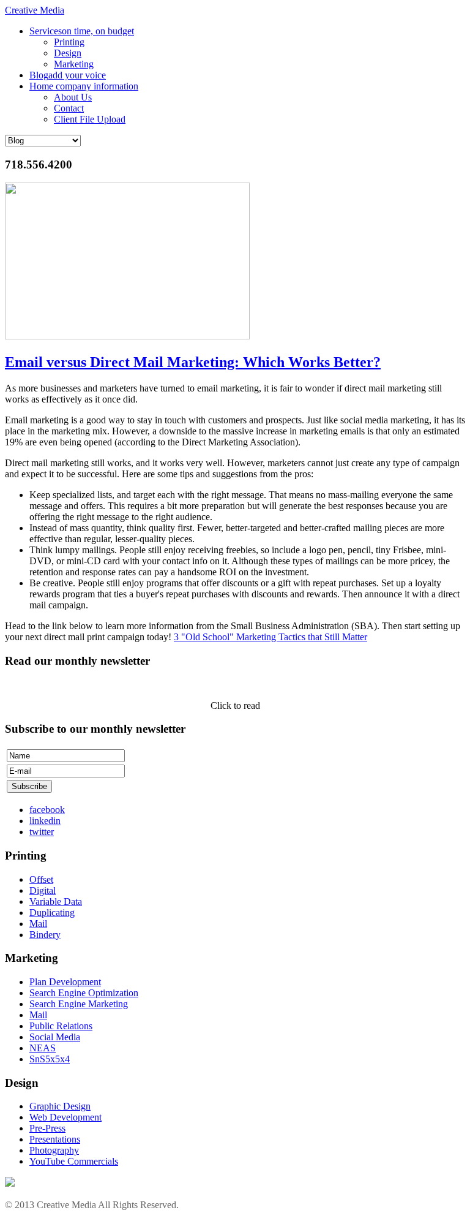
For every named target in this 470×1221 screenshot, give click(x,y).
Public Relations (60, 1026)
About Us (73, 97)
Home (83, 86)
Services (81, 31)
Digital (42, 890)
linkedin (45, 820)
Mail (38, 923)
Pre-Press (47, 1128)
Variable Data (55, 901)
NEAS (42, 1048)
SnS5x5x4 (49, 1059)
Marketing (74, 64)
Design (67, 53)
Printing (69, 42)
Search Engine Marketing (78, 1004)
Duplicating (52, 912)
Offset (41, 879)
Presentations (54, 1139)
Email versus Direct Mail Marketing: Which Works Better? (193, 362)
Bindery (45, 934)
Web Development (65, 1117)
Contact (69, 108)
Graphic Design (60, 1106)
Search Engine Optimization (83, 993)
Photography (54, 1150)
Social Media (54, 1037)
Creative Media (34, 10)
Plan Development (65, 982)
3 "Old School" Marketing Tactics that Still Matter (270, 637)
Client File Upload (89, 119)
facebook (47, 809)
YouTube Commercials (73, 1161)
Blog (67, 75)
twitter (41, 831)
